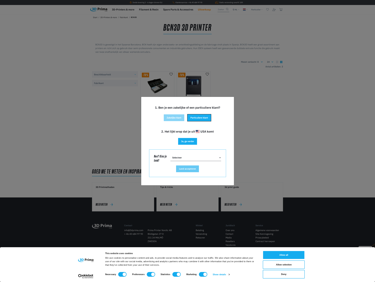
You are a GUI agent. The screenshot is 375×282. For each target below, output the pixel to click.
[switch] (151, 274)
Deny (283, 274)
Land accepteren (187, 168)
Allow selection (284, 264)
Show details (219, 274)
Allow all (283, 255)
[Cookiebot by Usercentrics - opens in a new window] (86, 276)
